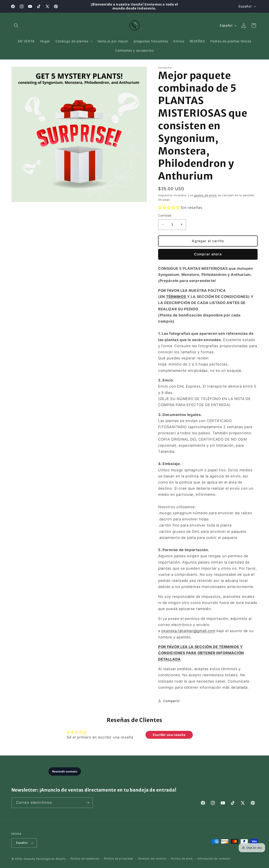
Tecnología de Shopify (51, 858)
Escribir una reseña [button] (169, 735)
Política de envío (182, 858)
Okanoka (29, 858)
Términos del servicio (152, 858)
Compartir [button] (171, 701)
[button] (16, 25)
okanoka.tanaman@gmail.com (188, 631)
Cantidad (164, 215)
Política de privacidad (118, 858)
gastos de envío (205, 195)
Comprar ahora (208, 254)
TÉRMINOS (176, 296)
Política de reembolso (85, 858)
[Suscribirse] (88, 802)
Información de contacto (214, 858)
